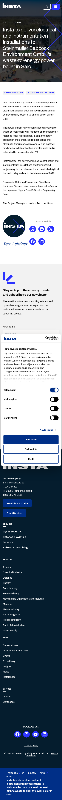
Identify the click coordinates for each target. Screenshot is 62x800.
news (42, 773)
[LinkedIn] (44, 734)
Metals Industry (11, 609)
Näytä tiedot (46, 430)
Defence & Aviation (14, 537)
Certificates (14, 513)
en (23, 773)
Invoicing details (17, 503)
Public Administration (14, 625)
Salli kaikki (31, 439)
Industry (8, 542)
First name (9, 326)
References (9, 677)
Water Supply (10, 630)
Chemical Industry (12, 572)
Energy (7, 583)
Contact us (9, 702)
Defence (7, 577)
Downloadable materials (15, 650)
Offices (7, 696)
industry (32, 773)
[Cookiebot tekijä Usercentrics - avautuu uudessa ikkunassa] (45, 338)
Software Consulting (15, 547)
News (6, 671)
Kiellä (31, 459)
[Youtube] (35, 734)
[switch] (54, 399)
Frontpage (12, 773)
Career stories (10, 645)
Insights (7, 666)
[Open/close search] (47, 7)
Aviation (7, 567)
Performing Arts (11, 614)
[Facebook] (17, 734)
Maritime (7, 604)
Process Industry (12, 620)
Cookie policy (31, 745)
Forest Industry (11, 593)
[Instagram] (26, 734)
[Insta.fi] (11, 6)
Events (6, 656)
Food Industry (10, 588)
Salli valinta (31, 449)
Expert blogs (9, 661)
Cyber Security (12, 531)
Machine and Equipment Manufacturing (23, 598)
